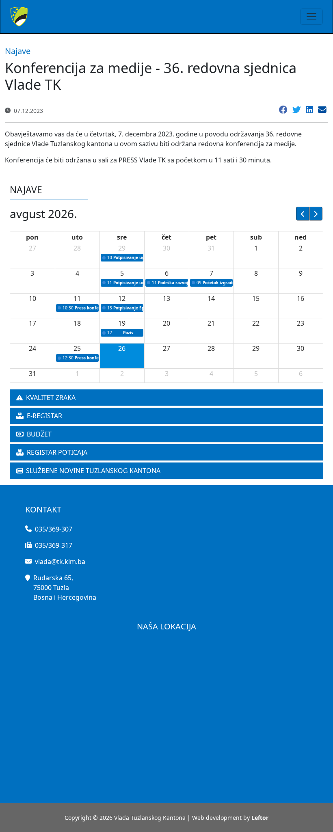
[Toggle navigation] (311, 17)
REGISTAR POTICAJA (57, 452)
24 (32, 348)
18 (77, 323)
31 (211, 248)
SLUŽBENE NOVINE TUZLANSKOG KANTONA (93, 470)
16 (300, 298)
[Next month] (315, 213)
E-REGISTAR (44, 415)
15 (255, 298)
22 (255, 323)
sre (122, 237)
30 (166, 248)
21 (211, 323)
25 (77, 348)
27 (32, 248)
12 (121, 298)
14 (211, 298)
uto (77, 237)
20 (166, 323)
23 (300, 323)
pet (211, 237)
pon (32, 237)
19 (121, 323)
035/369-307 (53, 529)
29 (121, 248)
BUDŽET (39, 434)
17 (32, 323)
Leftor (259, 817)
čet (166, 237)
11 (77, 298)
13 (166, 298)
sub (256, 237)
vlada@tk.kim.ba (60, 561)
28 (77, 248)
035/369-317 (53, 545)
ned (300, 237)
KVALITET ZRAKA (51, 397)
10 (32, 298)
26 (121, 348)
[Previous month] (302, 213)
